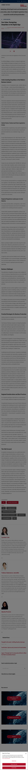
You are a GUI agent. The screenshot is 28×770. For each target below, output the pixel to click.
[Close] (25, 753)
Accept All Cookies (14, 767)
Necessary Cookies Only (14, 764)
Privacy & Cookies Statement (6, 758)
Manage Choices (14, 760)
